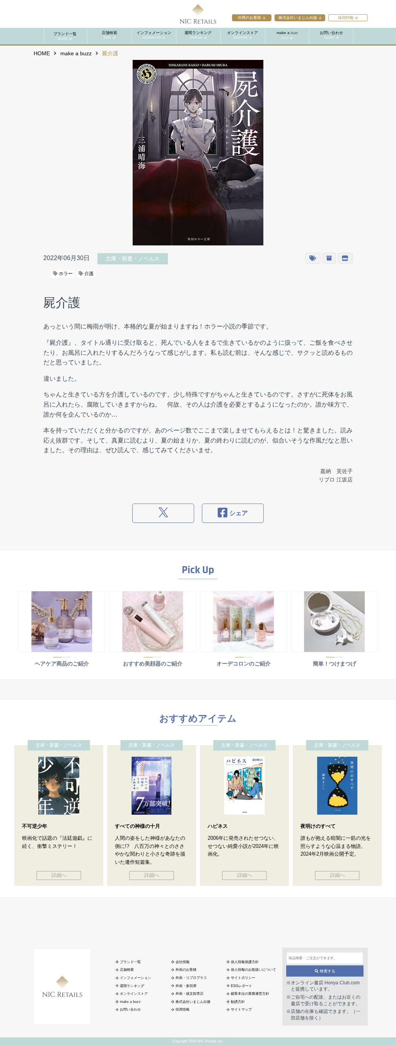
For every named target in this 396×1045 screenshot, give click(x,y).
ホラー (65, 273)
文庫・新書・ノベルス (133, 258)
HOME (42, 53)
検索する (327, 971)
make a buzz (76, 53)
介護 (88, 273)
